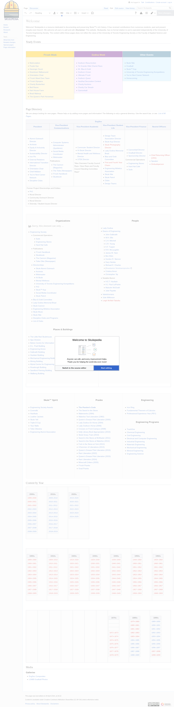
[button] (74, 368)
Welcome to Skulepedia (87, 339)
